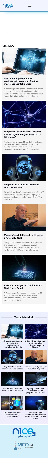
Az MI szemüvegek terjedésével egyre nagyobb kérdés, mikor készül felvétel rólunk (35, 415)
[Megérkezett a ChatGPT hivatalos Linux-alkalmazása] (24, 167)
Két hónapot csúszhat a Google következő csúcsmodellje (12, 414)
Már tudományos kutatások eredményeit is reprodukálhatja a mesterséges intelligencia (21, 81)
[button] (30, 6)
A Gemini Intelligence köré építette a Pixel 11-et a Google (12, 390)
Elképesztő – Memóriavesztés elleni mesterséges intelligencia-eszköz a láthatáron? (22, 134)
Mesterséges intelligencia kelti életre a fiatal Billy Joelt (36, 368)
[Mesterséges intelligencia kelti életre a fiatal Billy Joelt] (24, 217)
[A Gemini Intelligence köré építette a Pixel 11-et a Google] (24, 268)
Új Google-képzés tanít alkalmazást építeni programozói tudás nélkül (35, 391)
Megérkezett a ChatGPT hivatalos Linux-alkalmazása (12, 368)
